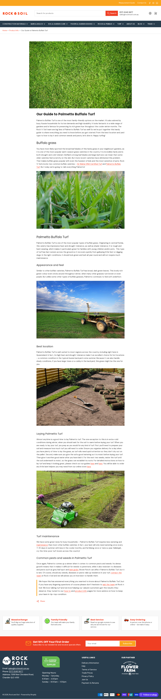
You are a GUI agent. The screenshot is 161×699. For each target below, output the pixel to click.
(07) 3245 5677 (16, 671)
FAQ (83, 666)
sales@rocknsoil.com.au (18, 668)
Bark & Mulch (37, 24)
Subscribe (127, 643)
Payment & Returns (90, 683)
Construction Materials (14, 24)
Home (5, 30)
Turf (119, 24)
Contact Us (141, 3)
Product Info (14, 30)
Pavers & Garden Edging (82, 24)
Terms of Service (89, 669)
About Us (131, 24)
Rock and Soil (14, 695)
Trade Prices (87, 673)
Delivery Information (90, 663)
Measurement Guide (127, 3)
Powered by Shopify (28, 695)
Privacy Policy (88, 676)
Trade (150, 24)
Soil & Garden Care (56, 24)
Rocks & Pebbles (105, 24)
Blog (140, 24)
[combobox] (76, 13)
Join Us (85, 679)
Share (42, 601)
